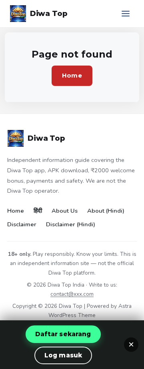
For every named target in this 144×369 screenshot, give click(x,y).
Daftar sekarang (63, 334)
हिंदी (38, 211)
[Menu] (125, 13)
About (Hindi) (105, 211)
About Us (65, 211)
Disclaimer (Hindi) (70, 224)
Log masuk (63, 355)
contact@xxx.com (72, 294)
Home (72, 75)
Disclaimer (21, 224)
